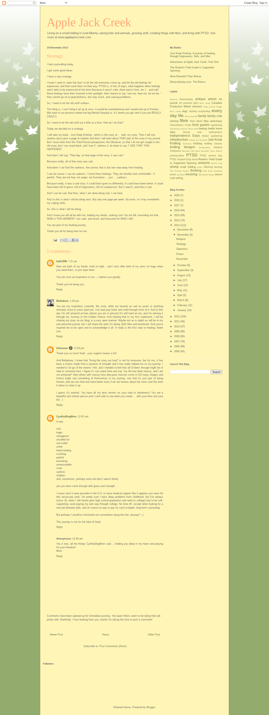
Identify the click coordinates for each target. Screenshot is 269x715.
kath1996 (61, 261)
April (180, 295)
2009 (177, 331)
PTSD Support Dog (180, 159)
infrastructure (179, 139)
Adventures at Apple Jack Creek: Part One (194, 61)
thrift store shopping (212, 171)
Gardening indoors (178, 129)
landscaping (204, 147)
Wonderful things (206, 175)
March (181, 300)
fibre (184, 120)
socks (199, 167)
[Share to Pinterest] (77, 240)
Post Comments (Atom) (112, 646)
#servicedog (186, 99)
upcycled (181, 175)
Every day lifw (191, 116)
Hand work (193, 129)
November (183, 234)
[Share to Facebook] (73, 240)
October (182, 265)
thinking (195, 170)
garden (205, 124)
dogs (185, 111)
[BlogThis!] (66, 240)
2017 (177, 205)
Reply (59, 289)
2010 (177, 326)
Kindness (187, 144)
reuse (195, 159)
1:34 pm (74, 300)
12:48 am (77, 538)
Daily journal (209, 107)
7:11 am (72, 261)
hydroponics (215, 132)
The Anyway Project (179, 171)
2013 (177, 225)
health (211, 128)
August (181, 275)
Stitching (208, 167)
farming (174, 121)
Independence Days (185, 135)
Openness (182, 248)
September (183, 270)
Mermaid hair (188, 151)
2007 (177, 341)
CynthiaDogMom (66, 416)
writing (179, 177)
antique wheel (205, 99)
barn (195, 103)
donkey (193, 111)
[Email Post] (55, 240)
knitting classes (213, 143)
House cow (192, 132)
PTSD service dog (211, 155)
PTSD (191, 155)
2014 (177, 220)
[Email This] (62, 240)
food (195, 124)
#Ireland (173, 99)
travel (173, 174)
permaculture (177, 155)
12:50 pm (79, 348)
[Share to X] (69, 240)
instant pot (194, 140)
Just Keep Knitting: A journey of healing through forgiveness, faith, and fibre (192, 55)
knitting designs (182, 147)
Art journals (185, 103)
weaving (191, 174)
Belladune (62, 300)
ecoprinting (204, 111)
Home (105, 634)
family (202, 116)
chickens (197, 106)
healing (203, 128)
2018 (177, 200)
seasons (204, 162)
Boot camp (204, 103)
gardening (216, 125)
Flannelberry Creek (180, 125)
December (183, 229)
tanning (218, 167)
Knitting (197, 143)
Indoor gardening (212, 136)
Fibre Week (196, 121)
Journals (203, 140)
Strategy (181, 243)
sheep (174, 166)
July (180, 280)
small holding (188, 166)
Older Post (154, 634)
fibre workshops (213, 121)
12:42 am (83, 416)
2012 (177, 316)
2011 (177, 321)
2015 (177, 215)
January (182, 310)
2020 (177, 195)
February (182, 305)
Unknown (62, 348)
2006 (177, 346)
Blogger (151, 707)
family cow (214, 116)
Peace (180, 254)
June (180, 285)
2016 (177, 210)
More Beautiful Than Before (185, 76)
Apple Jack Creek (89, 22)
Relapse (181, 239)
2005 (177, 351)
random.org (53, 138)
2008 (177, 336)
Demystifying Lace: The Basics (188, 81)
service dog (216, 163)
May (180, 290)
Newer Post (56, 634)
